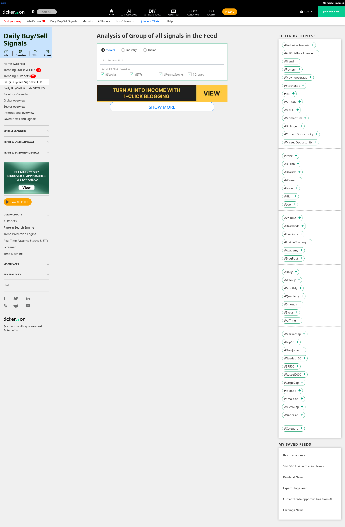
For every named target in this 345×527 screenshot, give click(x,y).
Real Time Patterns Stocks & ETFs (26, 241)
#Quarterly (291, 296)
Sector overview (14, 107)
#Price (288, 156)
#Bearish (290, 172)
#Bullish (289, 164)
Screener (10, 247)
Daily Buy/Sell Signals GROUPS (24, 88)
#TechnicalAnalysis (296, 45)
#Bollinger (291, 126)
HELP (6, 285)
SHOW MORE (162, 107)
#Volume (290, 218)
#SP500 (289, 366)
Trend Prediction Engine (20, 234)
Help (170, 21)
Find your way (12, 21)
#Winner (290, 180)
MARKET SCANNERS (15, 130)
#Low (287, 204)
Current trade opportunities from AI (307, 499)
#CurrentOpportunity (298, 134)
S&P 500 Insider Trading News (303, 466)
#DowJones (292, 350)
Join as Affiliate (150, 21)
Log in (308, 11)
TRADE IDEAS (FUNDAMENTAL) (21, 152)
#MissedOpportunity (298, 142)
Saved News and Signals (20, 119)
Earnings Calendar (16, 94)
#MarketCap (292, 334)
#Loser (288, 188)
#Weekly (290, 280)
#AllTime (290, 321)
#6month (290, 304)
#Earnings (291, 234)
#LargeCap (291, 383)
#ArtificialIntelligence (298, 53)
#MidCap (290, 391)
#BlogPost (291, 258)
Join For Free (331, 11)
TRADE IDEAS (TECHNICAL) (19, 141)
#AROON (290, 102)
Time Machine (13, 254)
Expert (47, 55)
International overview (19, 113)
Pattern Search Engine (19, 227)
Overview (21, 55)
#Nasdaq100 (292, 358)
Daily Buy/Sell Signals (63, 21)
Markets (87, 21)
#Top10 (289, 342)
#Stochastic (292, 86)
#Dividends (291, 226)
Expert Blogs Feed (295, 488)
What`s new (34, 21)
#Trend (289, 61)
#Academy (291, 250)
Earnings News (293, 510)
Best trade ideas (294, 455)
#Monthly (290, 288)
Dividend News (293, 477)
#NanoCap (291, 415)
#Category (291, 429)
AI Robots (104, 21)
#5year (288, 312)
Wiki (35, 55)
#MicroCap (291, 407)
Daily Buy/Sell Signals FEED (23, 82)
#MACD (289, 110)
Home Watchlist (14, 64)
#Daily (288, 272)
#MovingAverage (295, 78)
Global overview (14, 100)
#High (288, 196)
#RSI (287, 94)
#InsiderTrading (295, 242)
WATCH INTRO (20, 202)
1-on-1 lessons (124, 21)
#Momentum (293, 118)
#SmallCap (291, 399)
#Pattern (290, 69)
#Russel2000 (292, 375)
